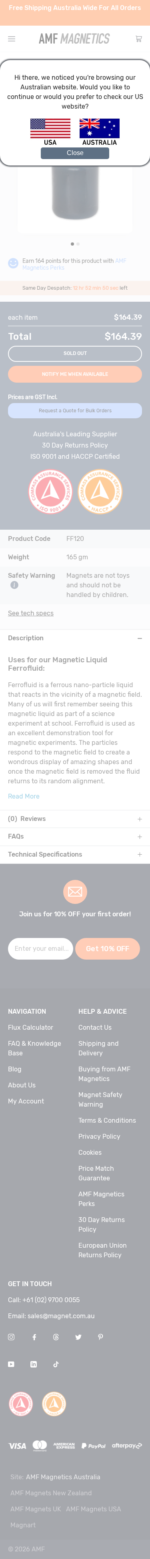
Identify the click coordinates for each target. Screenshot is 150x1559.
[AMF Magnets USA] (54, 143)
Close (75, 152)
